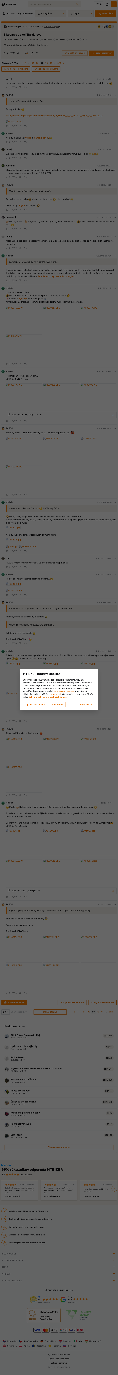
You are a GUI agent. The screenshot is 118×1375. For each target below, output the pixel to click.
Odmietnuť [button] (57, 704)
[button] (56, 694)
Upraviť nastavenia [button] (35, 704)
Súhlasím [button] (86, 704)
